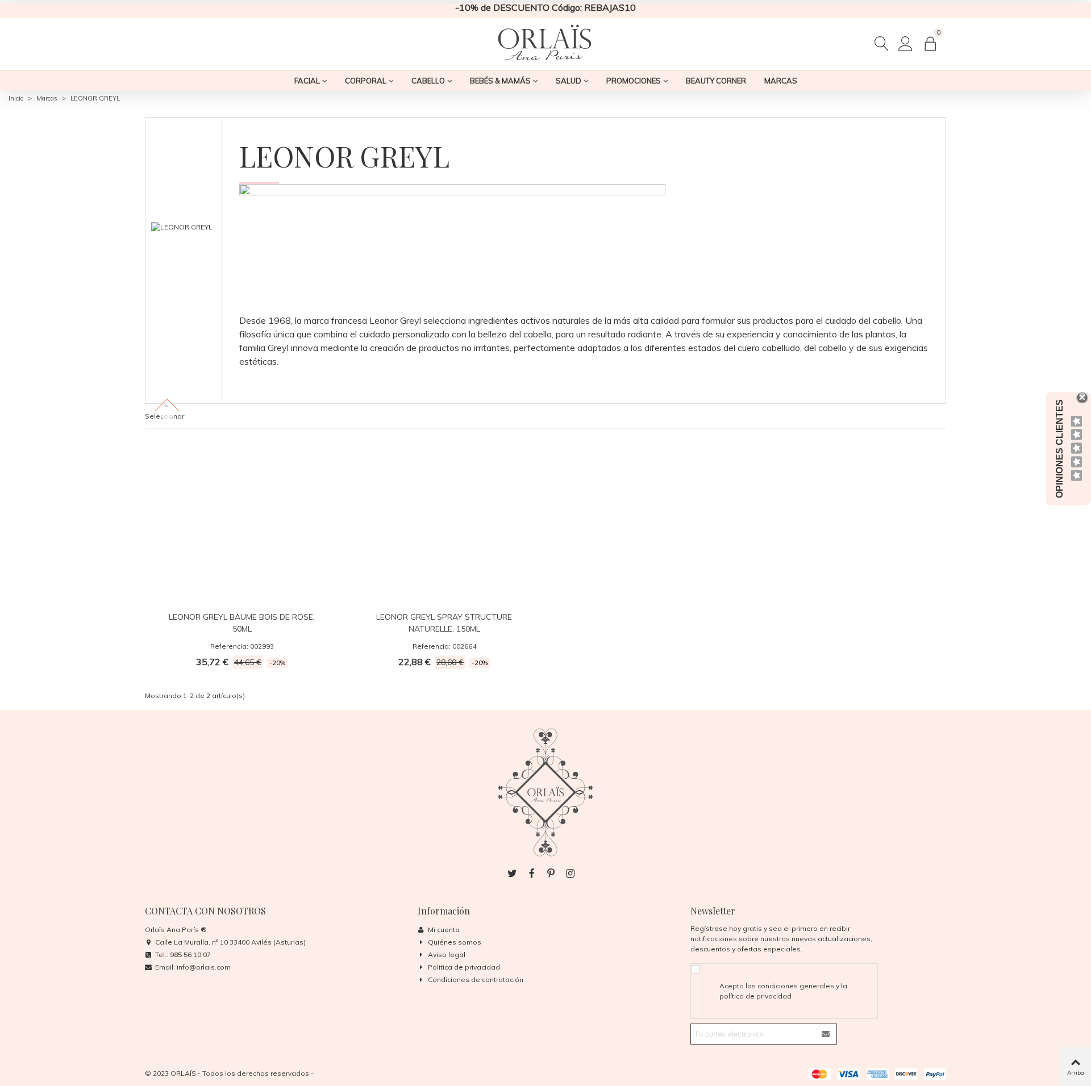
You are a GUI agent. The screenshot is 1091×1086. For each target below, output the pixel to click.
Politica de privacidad (464, 967)
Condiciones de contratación (475, 979)
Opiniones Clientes (1059, 448)
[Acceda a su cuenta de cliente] (906, 43)
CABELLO (428, 80)
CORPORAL (365, 80)
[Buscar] (882, 43)
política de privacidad (755, 996)
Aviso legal (446, 954)
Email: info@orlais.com (193, 967)
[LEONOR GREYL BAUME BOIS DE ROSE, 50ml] (242, 519)
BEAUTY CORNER (716, 80)
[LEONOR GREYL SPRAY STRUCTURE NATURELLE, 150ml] (444, 519)
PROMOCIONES (633, 80)
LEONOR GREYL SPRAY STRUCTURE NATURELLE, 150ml (444, 623)
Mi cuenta (444, 929)
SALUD (568, 80)
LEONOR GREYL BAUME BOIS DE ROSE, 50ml (242, 623)
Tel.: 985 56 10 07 (183, 954)
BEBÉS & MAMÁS (500, 80)
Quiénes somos (454, 942)
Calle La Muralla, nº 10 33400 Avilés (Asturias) (230, 942)
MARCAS (780, 80)
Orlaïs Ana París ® (176, 929)
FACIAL (307, 80)
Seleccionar (164, 416)
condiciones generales (795, 985)
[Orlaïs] (545, 43)
